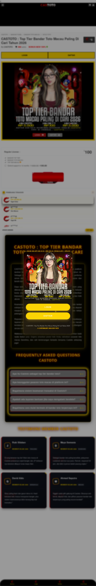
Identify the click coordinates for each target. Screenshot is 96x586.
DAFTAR (48, 316)
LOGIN (48, 307)
